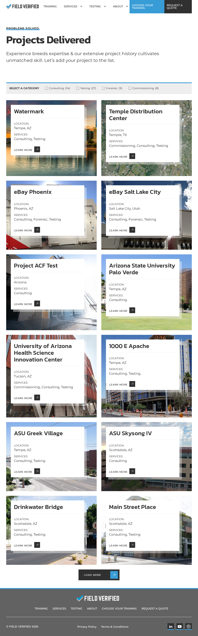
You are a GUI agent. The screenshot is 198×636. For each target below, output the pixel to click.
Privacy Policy (86, 626)
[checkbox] (60, 88)
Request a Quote (155, 608)
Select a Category (24, 88)
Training (41, 608)
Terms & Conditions (114, 626)
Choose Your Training (119, 608)
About (92, 608)
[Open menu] (81, 6)
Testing (76, 608)
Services (59, 608)
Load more (92, 574)
